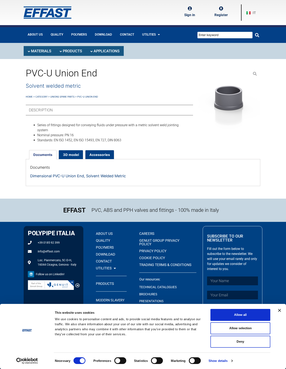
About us (35, 34)
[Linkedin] (31, 274)
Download (103, 34)
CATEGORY (41, 96)
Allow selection (240, 328)
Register (221, 15)
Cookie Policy (152, 258)
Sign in (189, 15)
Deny (240, 341)
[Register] (221, 8)
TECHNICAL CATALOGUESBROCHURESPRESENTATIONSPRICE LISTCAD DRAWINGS (158, 301)
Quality (57, 34)
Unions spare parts (62, 96)
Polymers (79, 34)
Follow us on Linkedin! (50, 274)
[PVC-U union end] (228, 99)
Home (29, 96)
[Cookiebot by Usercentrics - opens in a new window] (27, 361)
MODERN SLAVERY (110, 300)
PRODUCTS (105, 284)
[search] (257, 35)
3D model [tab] (71, 155)
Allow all (240, 314)
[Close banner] (279, 310)
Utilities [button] (149, 34)
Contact (127, 34)
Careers (146, 233)
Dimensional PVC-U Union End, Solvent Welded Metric (78, 176)
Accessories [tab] (99, 155)
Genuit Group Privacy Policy (159, 242)
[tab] (39, 51)
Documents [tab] (42, 155)
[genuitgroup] (77, 285)
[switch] (120, 360)
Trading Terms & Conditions (165, 265)
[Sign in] (190, 8)
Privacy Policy (152, 251)
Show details (218, 361)
